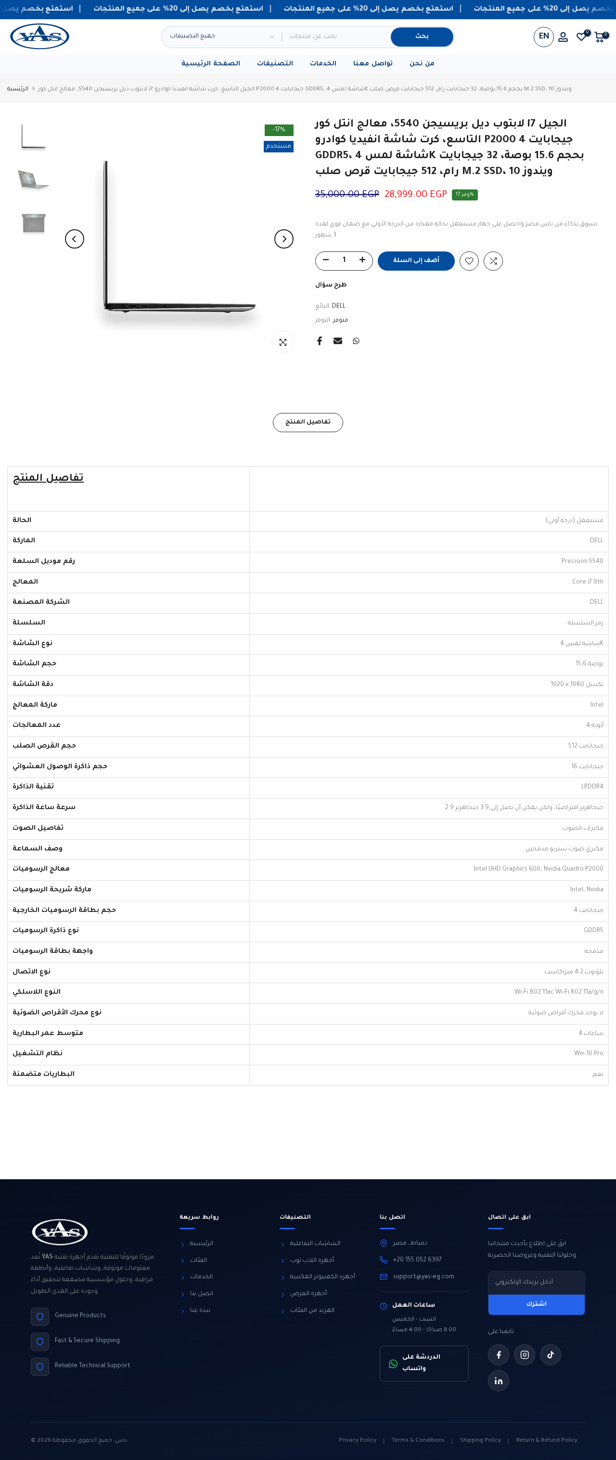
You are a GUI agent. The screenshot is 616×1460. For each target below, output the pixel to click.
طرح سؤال (331, 285)
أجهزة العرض (308, 1294)
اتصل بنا (201, 1294)
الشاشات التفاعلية (315, 1244)
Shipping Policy (480, 1441)
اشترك (536, 1304)
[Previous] (74, 239)
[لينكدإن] (498, 1380)
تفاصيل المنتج (308, 422)
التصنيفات (275, 64)
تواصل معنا (373, 64)
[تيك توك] (550, 1354)
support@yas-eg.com (423, 1277)
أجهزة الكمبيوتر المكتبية (322, 1277)
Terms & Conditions (418, 1441)
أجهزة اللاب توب (312, 1261)
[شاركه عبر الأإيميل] (338, 341)
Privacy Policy (357, 1441)
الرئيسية (17, 90)
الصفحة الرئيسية (210, 64)
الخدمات (323, 64)
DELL (339, 306)
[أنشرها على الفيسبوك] (319, 341)
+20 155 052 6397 (417, 1260)
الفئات (198, 1261)
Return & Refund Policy (547, 1441)
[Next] (284, 239)
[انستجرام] (524, 1354)
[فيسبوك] (498, 1354)
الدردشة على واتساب (421, 1363)
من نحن (422, 64)
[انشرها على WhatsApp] (356, 341)
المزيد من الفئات (312, 1311)
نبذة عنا (200, 1311)
